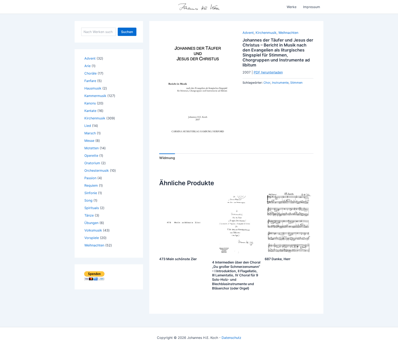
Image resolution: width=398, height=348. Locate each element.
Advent (248, 33)
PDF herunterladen (268, 72)
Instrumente (280, 82)
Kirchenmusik (266, 33)
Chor (266, 82)
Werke (291, 7)
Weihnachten (288, 33)
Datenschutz (231, 338)
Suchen (127, 32)
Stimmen (296, 82)
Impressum (311, 7)
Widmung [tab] (167, 158)
